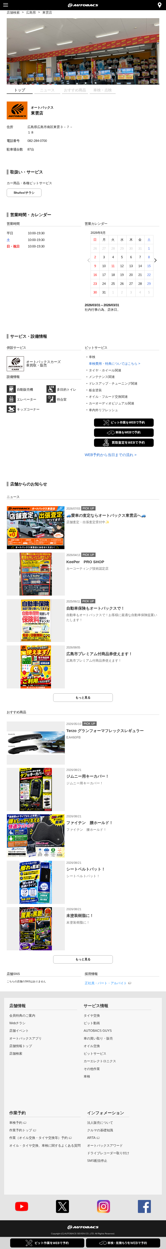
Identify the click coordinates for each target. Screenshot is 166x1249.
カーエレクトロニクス (100, 1061)
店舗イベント (19, 1030)
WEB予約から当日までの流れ (109, 455)
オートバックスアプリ (25, 1038)
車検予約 (15, 1122)
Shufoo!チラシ (24, 192)
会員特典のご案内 (22, 1015)
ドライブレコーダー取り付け (108, 1153)
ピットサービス (95, 1053)
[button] (76, 81)
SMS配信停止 (97, 1160)
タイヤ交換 (92, 1015)
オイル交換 (92, 1046)
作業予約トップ (20, 1130)
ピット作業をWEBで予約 (128, 422)
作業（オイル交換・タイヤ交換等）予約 (38, 1138)
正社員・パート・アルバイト (106, 983)
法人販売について (100, 1122)
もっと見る (83, 697)
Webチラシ (17, 1023)
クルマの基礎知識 (100, 1130)
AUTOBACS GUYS (98, 1030)
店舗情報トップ (20, 1046)
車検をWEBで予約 (127, 432)
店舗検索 (13, 12)
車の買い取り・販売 (98, 1038)
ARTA (91, 1138)
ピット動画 (92, 1023)
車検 (87, 1076)
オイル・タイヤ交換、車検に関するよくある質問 (45, 1145)
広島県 (31, 12)
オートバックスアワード (105, 1145)
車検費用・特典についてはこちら (113, 363)
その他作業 (92, 1069)
